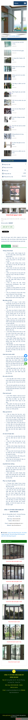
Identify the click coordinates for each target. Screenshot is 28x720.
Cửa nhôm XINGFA (14, 36)
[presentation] (1, 211)
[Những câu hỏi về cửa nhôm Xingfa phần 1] (7, 77)
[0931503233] (26, 364)
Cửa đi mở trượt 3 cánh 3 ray (14, 641)
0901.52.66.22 (16, 520)
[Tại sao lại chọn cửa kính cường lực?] (7, 44)
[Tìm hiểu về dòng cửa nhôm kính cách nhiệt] (7, 119)
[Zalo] (25, 359)
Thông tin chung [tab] (6, 246)
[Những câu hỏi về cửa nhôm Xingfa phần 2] (7, 68)
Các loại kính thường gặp (18, 50)
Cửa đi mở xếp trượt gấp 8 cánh (14, 561)
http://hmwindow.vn (16, 525)
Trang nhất (4, 36)
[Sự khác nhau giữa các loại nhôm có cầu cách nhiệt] (7, 144)
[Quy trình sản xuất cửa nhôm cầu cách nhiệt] (7, 127)
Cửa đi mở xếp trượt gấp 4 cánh (14, 601)
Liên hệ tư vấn (7, 227)
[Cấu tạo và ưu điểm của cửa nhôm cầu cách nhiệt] (7, 153)
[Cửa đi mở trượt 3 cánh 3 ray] (13, 632)
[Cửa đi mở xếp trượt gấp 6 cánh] (13, 571)
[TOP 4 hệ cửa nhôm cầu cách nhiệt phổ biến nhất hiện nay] (7, 102)
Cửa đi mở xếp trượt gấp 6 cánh (14, 581)
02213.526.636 (16, 518)
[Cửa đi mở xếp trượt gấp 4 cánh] (13, 591)
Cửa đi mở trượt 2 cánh (14, 661)
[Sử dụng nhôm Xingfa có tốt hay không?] (7, 60)
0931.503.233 (25, 718)
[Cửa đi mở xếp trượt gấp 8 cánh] (13, 551)
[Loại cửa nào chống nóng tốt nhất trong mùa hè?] (7, 110)
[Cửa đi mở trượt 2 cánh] (13, 652)
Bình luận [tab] (15, 246)
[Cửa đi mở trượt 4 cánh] (13, 612)
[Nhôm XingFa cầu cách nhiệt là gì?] (7, 94)
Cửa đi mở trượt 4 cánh (14, 621)
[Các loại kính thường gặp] (7, 52)
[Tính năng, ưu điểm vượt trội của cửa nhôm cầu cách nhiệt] (7, 85)
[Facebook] (25, 355)
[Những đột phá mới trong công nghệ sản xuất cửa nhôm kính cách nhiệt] (7, 136)
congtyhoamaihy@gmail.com (15, 523)
